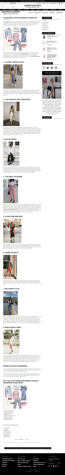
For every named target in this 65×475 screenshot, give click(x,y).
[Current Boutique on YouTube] (53, 466)
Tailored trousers (7, 431)
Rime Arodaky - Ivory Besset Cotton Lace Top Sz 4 (52, 42)
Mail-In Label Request (24, 460)
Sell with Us (21, 458)
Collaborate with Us (39, 462)
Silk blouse (6, 430)
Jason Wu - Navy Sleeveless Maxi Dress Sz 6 (52, 36)
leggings (32, 172)
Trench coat (6, 427)
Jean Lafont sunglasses (8, 418)
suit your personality (35, 322)
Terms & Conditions (29, 471)
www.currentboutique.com (52, 73)
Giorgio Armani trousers (9, 411)
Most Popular (37, 12)
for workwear (14, 358)
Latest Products (48, 33)
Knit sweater (6, 429)
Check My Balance (23, 462)
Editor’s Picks (60, 12)
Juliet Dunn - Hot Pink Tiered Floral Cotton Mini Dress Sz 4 (52, 48)
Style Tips (30, 12)
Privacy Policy (37, 471)
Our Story (39, 3)
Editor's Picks (45, 22)
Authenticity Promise (8, 460)
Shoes (33, 9)
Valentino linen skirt (8, 417)
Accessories (45, 9)
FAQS (19, 464)
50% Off (60, 9)
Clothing (26, 9)
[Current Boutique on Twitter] (55, 466)
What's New (45, 12)
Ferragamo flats (7, 414)
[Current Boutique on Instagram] (49, 466)
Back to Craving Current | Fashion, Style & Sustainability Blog (28, 448)
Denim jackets (7, 434)
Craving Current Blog (24, 466)
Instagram (46, 117)
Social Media (47, 63)
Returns (4, 464)
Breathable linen (7, 436)
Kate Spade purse (7, 419)
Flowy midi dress (7, 432)
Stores (43, 3)
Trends (19, 9)
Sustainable (52, 12)
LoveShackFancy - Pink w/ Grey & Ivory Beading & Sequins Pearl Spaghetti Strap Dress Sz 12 (52, 56)
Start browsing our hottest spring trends (29, 374)
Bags (38, 9)
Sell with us (12, 3)
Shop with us (5, 3)
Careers (35, 460)
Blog (48, 3)
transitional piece (25, 245)
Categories (47, 18)
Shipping (4, 462)
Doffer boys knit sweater (9, 410)
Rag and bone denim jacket (9, 415)
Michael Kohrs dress (8, 413)
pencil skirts (26, 172)
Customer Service (54, 3)
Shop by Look (12, 9)
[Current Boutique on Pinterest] (58, 466)
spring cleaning (9, 21)
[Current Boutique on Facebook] (51, 466)
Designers (53, 9)
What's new (44, 29)
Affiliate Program (38, 464)
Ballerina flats (6, 435)
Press (34, 466)
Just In (4, 9)
